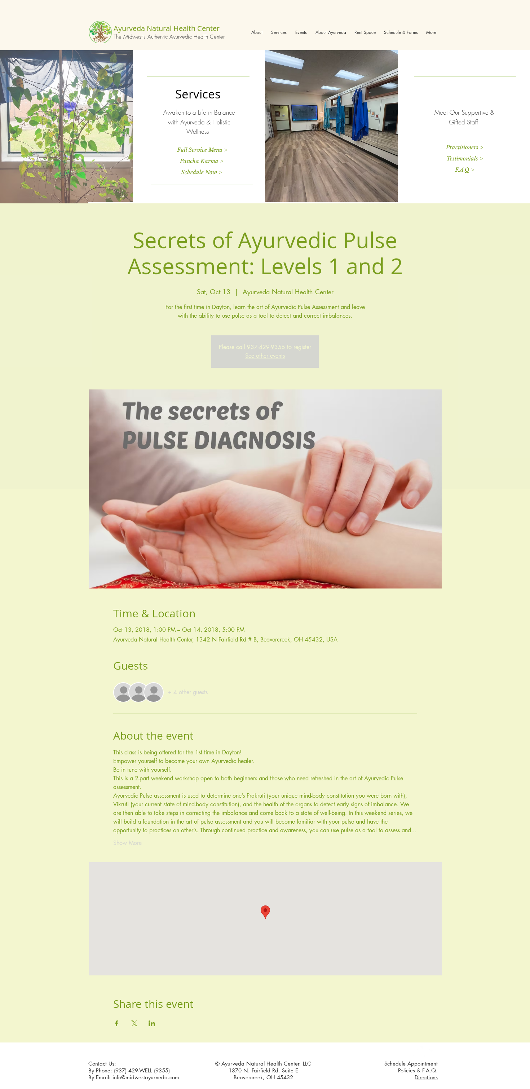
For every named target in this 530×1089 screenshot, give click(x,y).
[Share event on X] (134, 1023)
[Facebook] (417, 1051)
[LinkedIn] (429, 1051)
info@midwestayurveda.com (145, 1077)
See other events (265, 356)
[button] (257, 32)
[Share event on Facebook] (116, 1023)
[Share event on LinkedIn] (152, 1023)
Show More (127, 843)
